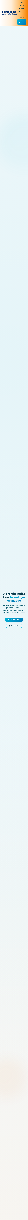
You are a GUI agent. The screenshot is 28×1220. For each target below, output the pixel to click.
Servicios (21, 5)
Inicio (21, 2)
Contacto (21, 17)
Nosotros (21, 8)
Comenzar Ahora (15, 619)
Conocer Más (15, 626)
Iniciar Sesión (21, 22)
